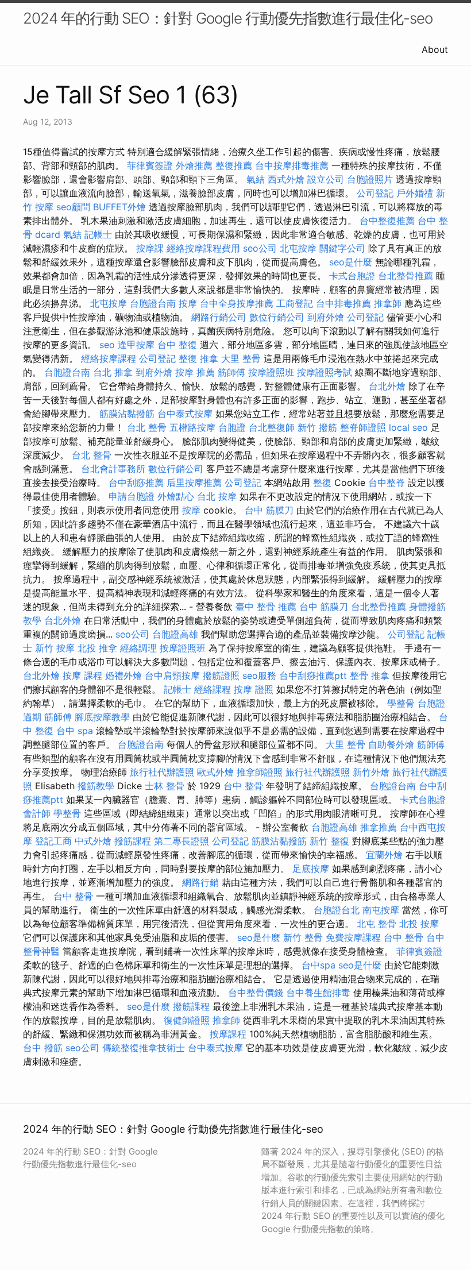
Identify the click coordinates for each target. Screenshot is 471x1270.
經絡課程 (212, 689)
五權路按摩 (192, 427)
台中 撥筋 (43, 1047)
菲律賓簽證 (150, 165)
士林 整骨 (164, 786)
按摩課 (150, 248)
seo (107, 344)
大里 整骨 (241, 358)
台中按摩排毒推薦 (292, 165)
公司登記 (375, 193)
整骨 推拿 (369, 675)
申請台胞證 (132, 496)
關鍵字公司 (342, 248)
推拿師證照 (260, 772)
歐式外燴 (215, 772)
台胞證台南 (153, 303)
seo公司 (260, 248)
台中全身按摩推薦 (236, 303)
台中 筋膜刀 (269, 510)
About (435, 49)
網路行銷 (200, 882)
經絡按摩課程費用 (203, 248)
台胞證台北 (337, 910)
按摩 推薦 (195, 372)
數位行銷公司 (276, 317)
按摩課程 (228, 1034)
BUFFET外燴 (119, 207)
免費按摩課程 (353, 937)
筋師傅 (231, 372)
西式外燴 (286, 179)
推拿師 (387, 303)
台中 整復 (177, 344)
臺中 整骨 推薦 (265, 606)
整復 (322, 482)
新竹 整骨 (303, 937)
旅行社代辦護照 (162, 772)
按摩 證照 (253, 689)
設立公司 (325, 179)
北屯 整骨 (376, 923)
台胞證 (232, 427)
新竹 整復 (329, 841)
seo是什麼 (350, 262)
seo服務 (259, 675)
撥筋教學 (96, 786)
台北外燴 (387, 386)
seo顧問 (73, 207)
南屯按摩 (380, 910)
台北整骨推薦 (405, 275)
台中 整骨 (243, 786)
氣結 (255, 179)
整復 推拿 (198, 358)
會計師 (37, 813)
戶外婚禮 (414, 193)
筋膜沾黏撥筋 (127, 413)
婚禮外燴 (123, 675)
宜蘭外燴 (384, 854)
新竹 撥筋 (317, 427)
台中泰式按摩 (185, 413)
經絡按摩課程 (108, 358)
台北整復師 (272, 427)
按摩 (188, 303)
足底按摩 (310, 868)
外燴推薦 (194, 165)
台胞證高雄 (175, 634)
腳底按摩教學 (102, 717)
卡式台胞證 (352, 275)
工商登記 (294, 303)
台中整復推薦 (387, 220)
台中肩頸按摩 (172, 675)
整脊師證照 (363, 427)
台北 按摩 (217, 496)
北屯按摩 (298, 248)
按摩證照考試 (324, 372)
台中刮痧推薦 (136, 482)
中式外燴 (93, 841)
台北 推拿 (113, 372)
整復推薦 (233, 165)
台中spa (318, 965)
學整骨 (401, 703)
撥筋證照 (221, 675)
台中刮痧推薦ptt (313, 675)
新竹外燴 (371, 772)
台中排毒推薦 (343, 303)
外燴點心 (175, 496)
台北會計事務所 (113, 468)
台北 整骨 (147, 427)
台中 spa (74, 730)
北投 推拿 (97, 648)
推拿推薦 (378, 827)
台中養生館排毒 (318, 992)
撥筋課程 (132, 841)
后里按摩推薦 (194, 482)
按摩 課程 (82, 675)
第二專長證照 (181, 841)
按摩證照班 (271, 372)
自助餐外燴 (391, 744)
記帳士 (98, 234)
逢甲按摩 (136, 344)
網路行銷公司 (218, 317)
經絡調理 (138, 648)
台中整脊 (386, 482)
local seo (408, 427)
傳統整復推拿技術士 (143, 1047)
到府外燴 (325, 317)
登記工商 (53, 841)
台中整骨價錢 (255, 992)
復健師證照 (187, 1020)
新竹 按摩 (55, 648)
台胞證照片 (370, 179)
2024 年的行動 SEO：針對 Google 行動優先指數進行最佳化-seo (228, 18)
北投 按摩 (419, 923)
